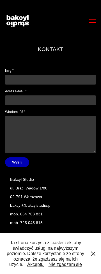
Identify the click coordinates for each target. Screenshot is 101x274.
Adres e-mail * (16, 91)
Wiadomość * (15, 112)
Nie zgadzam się (65, 264)
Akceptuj (36, 264)
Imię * (9, 71)
